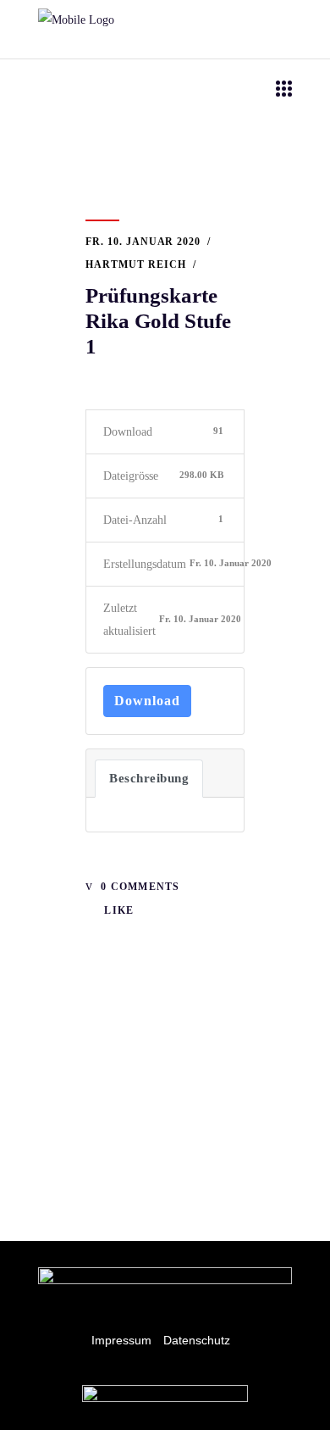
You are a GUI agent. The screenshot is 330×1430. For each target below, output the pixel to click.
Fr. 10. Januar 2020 (143, 242)
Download (147, 700)
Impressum (121, 1340)
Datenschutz (196, 1340)
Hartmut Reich (135, 264)
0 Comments (138, 887)
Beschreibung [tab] (149, 778)
